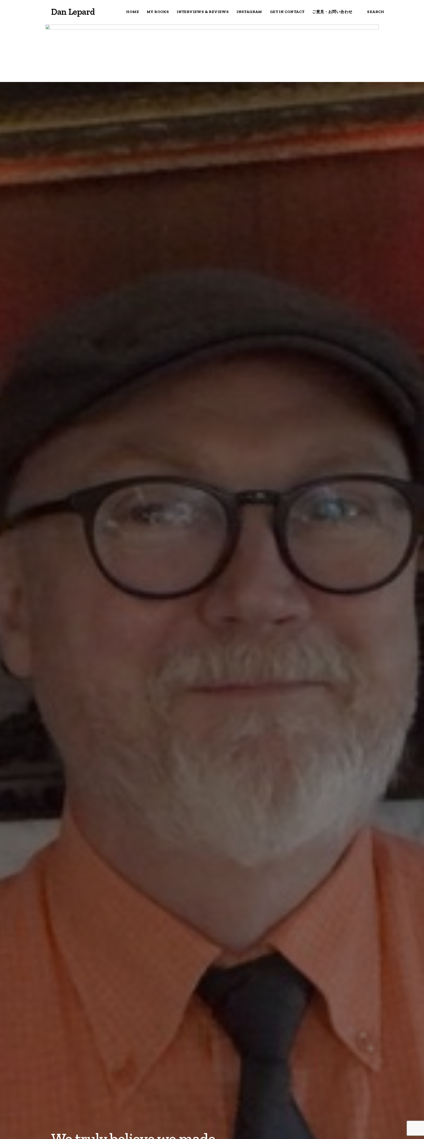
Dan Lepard (73, 11)
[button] (9, 12)
